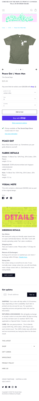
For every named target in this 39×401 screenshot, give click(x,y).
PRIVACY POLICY (8, 363)
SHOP (4, 346)
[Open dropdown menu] (34, 346)
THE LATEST (6, 341)
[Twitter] (2, 387)
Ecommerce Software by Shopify (11, 394)
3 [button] (20, 69)
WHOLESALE (6, 357)
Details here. (23, 257)
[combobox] (19, 92)
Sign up (31, 294)
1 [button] (16, 69)
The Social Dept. (7, 77)
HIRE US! (5, 368)
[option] (19, 49)
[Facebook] (5, 387)
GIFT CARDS (6, 352)
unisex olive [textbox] (7, 93)
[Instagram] (11, 387)
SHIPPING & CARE (21, 379)
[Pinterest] (15, 387)
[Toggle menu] (3, 10)
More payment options (19, 123)
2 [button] (18, 69)
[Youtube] (8, 387)
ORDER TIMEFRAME (8, 379)
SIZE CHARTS (6, 381)
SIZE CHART (8, 275)
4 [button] (22, 69)
